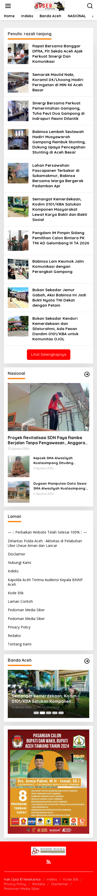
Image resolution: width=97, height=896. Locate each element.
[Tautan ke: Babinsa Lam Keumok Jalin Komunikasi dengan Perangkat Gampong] (18, 268)
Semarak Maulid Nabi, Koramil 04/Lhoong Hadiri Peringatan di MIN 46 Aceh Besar (57, 82)
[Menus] (8, 6)
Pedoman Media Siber (26, 609)
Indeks (13, 571)
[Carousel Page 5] (61, 713)
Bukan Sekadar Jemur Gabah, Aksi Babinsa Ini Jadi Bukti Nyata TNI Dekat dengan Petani (59, 297)
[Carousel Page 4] (54, 713)
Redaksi (14, 635)
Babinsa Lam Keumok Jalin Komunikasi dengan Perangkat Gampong (58, 266)
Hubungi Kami (19, 562)
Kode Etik (16, 592)
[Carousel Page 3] (48, 713)
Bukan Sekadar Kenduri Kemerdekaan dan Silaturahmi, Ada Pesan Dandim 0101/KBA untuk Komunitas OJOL (55, 328)
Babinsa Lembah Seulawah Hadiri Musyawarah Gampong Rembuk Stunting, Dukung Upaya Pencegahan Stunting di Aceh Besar (59, 142)
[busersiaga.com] (49, 5)
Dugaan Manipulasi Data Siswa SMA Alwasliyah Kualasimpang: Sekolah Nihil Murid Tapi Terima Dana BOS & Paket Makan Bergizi (60, 485)
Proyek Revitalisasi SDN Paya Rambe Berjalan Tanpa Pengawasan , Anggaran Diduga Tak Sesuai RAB (47, 440)
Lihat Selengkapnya (48, 354)
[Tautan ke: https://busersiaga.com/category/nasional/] (87, 374)
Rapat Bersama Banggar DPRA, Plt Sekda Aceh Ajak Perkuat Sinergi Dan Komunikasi (57, 53)
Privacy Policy (19, 627)
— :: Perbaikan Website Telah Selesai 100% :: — (47, 532)
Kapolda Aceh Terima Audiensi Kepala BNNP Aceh (45, 582)
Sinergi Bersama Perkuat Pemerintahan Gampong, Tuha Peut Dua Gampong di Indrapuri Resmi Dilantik (58, 111)
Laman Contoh (20, 601)
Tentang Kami (19, 644)
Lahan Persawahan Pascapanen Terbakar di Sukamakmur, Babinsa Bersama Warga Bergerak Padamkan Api (57, 175)
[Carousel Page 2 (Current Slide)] (42, 713)
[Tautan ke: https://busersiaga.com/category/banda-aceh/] (87, 661)
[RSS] (48, 861)
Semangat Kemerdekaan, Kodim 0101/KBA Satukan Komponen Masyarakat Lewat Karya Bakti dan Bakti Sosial (59, 209)
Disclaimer (16, 554)
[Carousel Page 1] (36, 713)
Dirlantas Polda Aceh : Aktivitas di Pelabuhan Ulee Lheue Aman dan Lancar (45, 543)
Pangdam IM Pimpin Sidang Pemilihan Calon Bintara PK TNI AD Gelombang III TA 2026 (60, 237)
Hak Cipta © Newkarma (22, 879)
